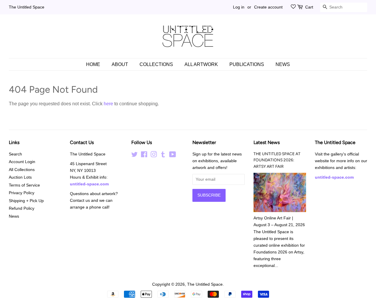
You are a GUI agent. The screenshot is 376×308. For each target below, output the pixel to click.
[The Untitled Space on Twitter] (134, 155)
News (283, 64)
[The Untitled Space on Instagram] (153, 155)
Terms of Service (24, 185)
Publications (246, 64)
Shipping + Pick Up (26, 201)
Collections (156, 64)
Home (93, 64)
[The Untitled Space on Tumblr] (163, 155)
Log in (238, 7)
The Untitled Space (26, 7)
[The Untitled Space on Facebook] (144, 155)
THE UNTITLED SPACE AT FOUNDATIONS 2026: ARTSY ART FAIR (277, 160)
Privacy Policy (21, 193)
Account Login (22, 162)
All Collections (22, 169)
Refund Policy (21, 208)
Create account (268, 7)
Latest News (267, 142)
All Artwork (201, 64)
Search (15, 154)
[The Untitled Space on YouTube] (172, 155)
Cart (309, 7)
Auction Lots (20, 177)
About (120, 64)
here (108, 103)
